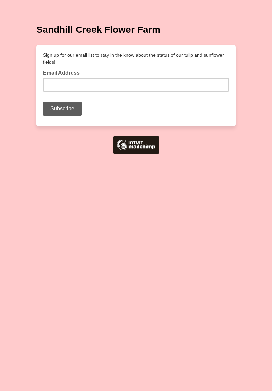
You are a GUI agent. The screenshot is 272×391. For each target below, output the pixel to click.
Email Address (63, 72)
